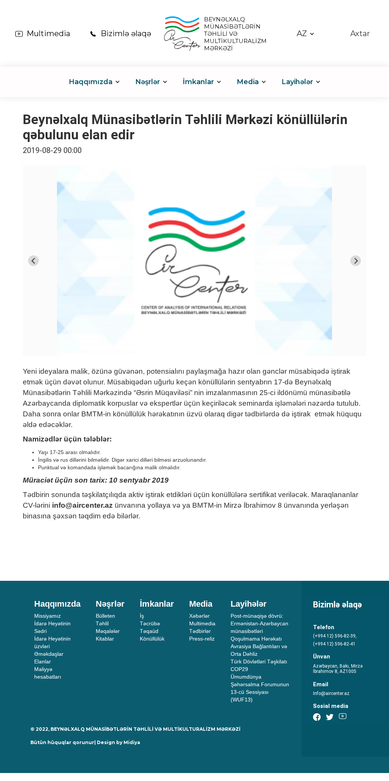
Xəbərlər (199, 616)
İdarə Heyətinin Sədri (52, 627)
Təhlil (102, 623)
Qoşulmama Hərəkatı (256, 639)
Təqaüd (149, 631)
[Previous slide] (33, 260)
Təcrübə (150, 623)
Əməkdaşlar (48, 654)
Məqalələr (108, 631)
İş (142, 616)
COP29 (239, 669)
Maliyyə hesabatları (47, 673)
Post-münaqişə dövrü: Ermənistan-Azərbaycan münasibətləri (259, 623)
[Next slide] (355, 260)
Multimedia (48, 33)
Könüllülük (152, 639)
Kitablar (105, 639)
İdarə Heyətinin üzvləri (52, 642)
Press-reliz (202, 639)
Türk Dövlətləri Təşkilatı (259, 661)
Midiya (131, 742)
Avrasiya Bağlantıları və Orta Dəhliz (259, 650)
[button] (305, 33)
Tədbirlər (200, 631)
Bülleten (105, 616)
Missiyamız (47, 616)
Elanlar (42, 661)
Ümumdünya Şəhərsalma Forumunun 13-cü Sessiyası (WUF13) (260, 688)
